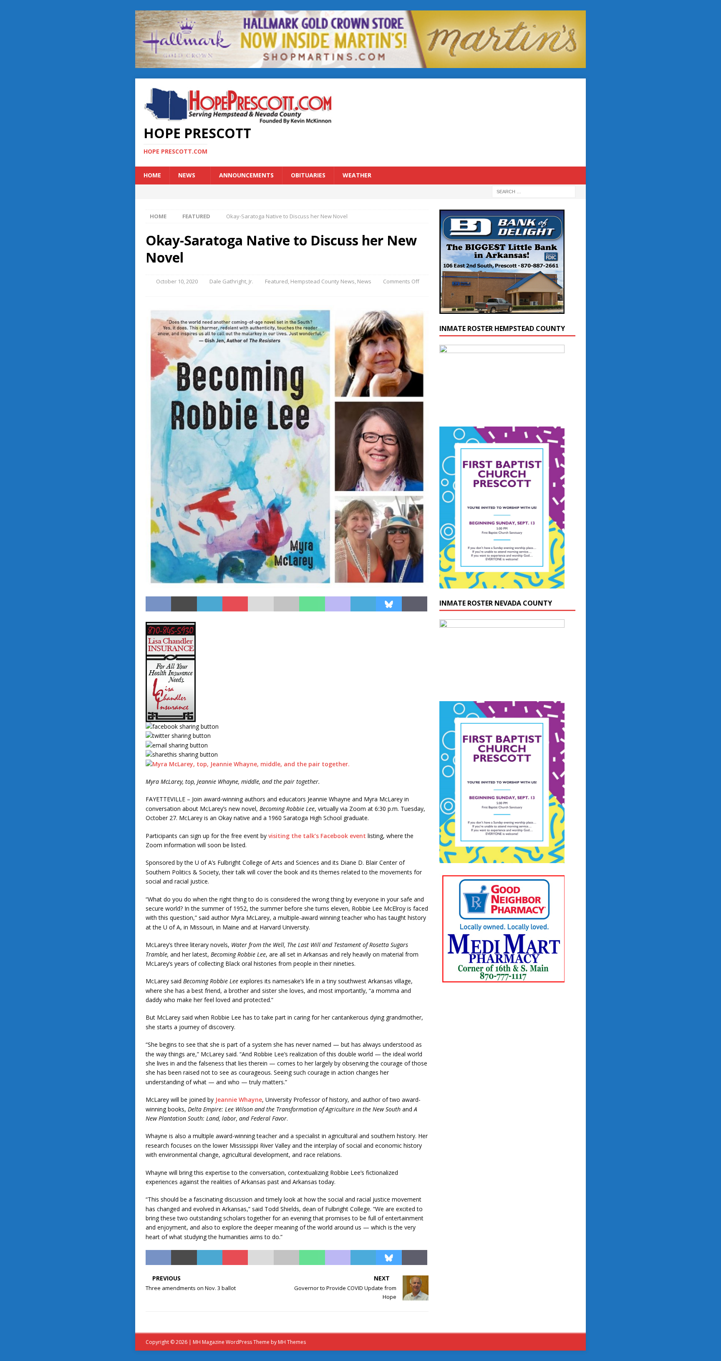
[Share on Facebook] (158, 603)
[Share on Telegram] (363, 603)
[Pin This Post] (235, 603)
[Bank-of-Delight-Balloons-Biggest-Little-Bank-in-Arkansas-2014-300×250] (502, 309)
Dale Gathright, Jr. (231, 281)
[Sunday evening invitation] (502, 584)
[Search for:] (533, 191)
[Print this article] (286, 603)
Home (152, 175)
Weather (357, 175)
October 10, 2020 (177, 281)
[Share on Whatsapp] (312, 603)
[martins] (360, 63)
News (186, 175)
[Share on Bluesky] (388, 603)
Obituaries (308, 175)
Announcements (246, 175)
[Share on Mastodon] (337, 603)
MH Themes (292, 1342)
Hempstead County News (322, 281)
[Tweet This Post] (184, 603)
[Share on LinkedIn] (209, 603)
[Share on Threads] (414, 603)
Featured (276, 281)
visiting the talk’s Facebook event (317, 836)
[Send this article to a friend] (260, 603)
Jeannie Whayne (238, 1099)
